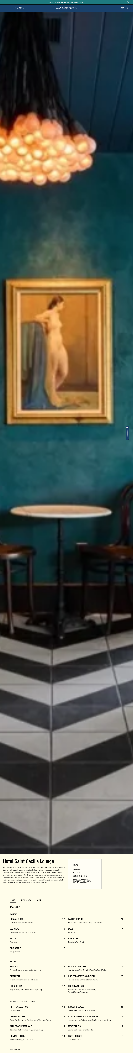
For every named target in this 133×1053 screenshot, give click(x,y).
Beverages (26, 900)
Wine (39, 900)
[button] (127, 427)
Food (13, 900)
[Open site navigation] (5, 8)
